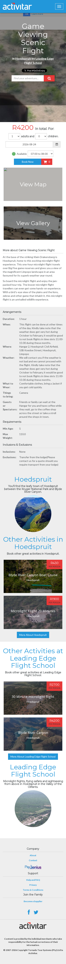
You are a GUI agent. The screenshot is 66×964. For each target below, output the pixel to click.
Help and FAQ (33, 879)
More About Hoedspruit (33, 634)
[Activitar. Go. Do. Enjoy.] (17, 6)
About (33, 855)
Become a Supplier (33, 901)
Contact (33, 860)
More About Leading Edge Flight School (33, 756)
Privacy (33, 884)
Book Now (28, 161)
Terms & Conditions (33, 889)
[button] (49, 78)
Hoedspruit (23, 58)
